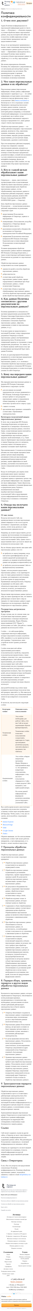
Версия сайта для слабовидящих (9, 1194)
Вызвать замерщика (25, 1254)
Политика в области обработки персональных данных (14, 1201)
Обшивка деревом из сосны (16, 1246)
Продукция (29, 3)
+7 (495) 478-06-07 (20, 2)
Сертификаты (8, 1266)
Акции (8, 1254)
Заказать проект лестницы (24, 1266)
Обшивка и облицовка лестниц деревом (24, 1257)
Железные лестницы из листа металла (16, 1238)
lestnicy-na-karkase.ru (22, 100)
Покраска (24, 1261)
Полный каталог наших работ (8, 1274)
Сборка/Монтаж (25, 1263)
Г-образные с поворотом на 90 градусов (16, 1233)
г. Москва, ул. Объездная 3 (16, 1285)
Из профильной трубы (16, 1231)
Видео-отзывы (8, 1261)
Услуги (24, 1252)
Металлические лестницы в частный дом (16, 1219)
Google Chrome (8, 831)
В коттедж (16, 1224)
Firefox (5, 833)
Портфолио (8, 1259)
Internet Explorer (8, 822)
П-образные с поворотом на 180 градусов (16, 1236)
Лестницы (16, 1214)
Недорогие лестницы (16, 1248)
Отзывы (8, 1257)
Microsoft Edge (8, 825)
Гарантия (8, 1264)
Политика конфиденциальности (9, 1198)
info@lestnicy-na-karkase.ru (16, 1290)
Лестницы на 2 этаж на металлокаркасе (16, 1217)
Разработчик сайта (6, 1210)
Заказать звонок (21, 4)
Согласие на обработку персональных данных (12, 1204)
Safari (4, 828)
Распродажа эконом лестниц (8, 1271)
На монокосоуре (16, 1226)
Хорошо (16, 1305)
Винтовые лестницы (16, 1221)
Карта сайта (4, 1207)
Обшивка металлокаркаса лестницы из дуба (16, 1243)
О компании (8, 1252)
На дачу (16, 1229)
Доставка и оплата (8, 1269)
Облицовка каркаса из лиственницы (16, 1241)
